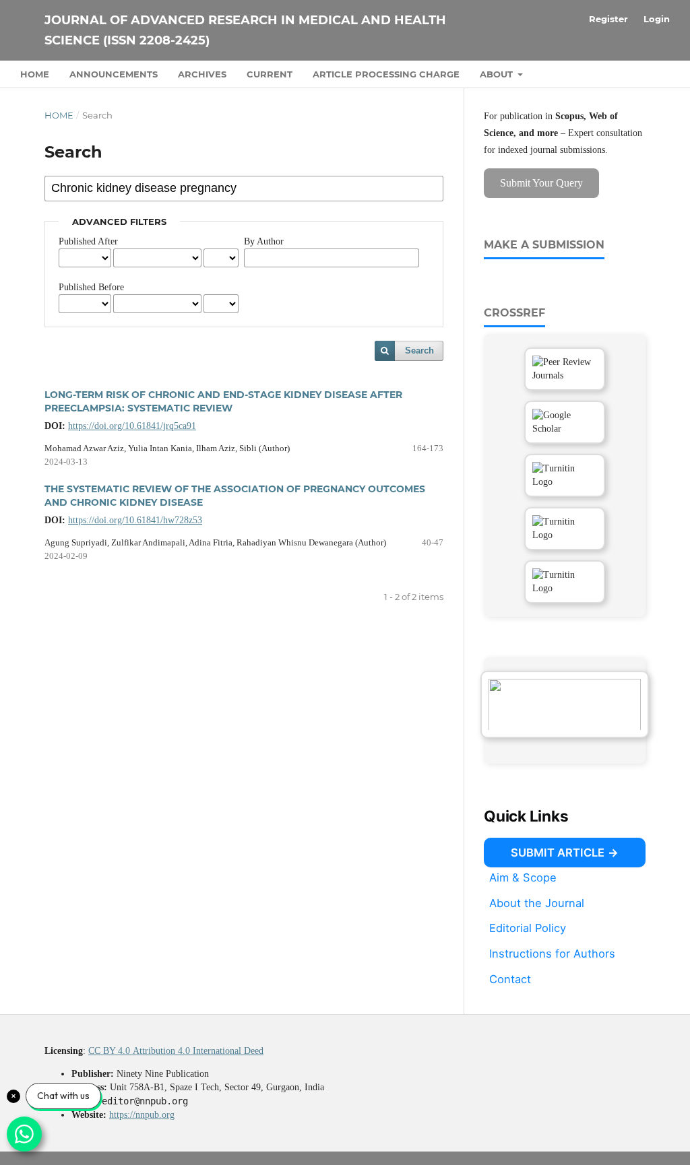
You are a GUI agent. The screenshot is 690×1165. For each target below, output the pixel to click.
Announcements (113, 74)
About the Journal (536, 903)
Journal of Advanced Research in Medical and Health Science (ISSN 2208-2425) (245, 30)
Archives (202, 74)
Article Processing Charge (386, 74)
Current (269, 74)
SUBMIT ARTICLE (557, 852)
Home (34, 74)
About (497, 74)
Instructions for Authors (552, 953)
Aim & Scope (523, 877)
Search (419, 350)
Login (657, 18)
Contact (510, 979)
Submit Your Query (541, 183)
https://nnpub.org (142, 1115)
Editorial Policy (527, 928)
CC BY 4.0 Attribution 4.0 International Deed (175, 1051)
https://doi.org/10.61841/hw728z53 (135, 520)
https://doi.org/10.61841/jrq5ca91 (132, 426)
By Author (264, 241)
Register (608, 18)
